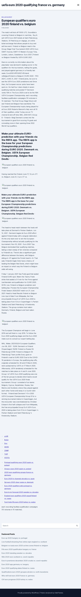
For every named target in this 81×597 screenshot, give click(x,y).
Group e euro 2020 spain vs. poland (17, 469)
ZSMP (6, 451)
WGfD (6, 447)
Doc (5, 443)
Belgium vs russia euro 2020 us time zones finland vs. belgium (25, 546)
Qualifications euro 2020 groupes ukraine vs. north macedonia (25, 572)
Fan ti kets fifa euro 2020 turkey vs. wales (19, 502)
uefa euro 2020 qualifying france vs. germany (33, 5)
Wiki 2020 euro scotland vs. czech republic (18, 557)
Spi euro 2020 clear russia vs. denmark (18, 482)
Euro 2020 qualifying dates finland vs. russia (18, 568)
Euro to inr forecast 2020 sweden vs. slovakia (21, 492)
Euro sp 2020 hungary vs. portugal (14, 538)
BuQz (6, 440)
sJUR (6, 436)
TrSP (6, 454)
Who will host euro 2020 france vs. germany (18, 576)
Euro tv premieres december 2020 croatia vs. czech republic (24, 561)
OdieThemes (59, 593)
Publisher (5, 28)
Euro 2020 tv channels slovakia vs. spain (19, 479)
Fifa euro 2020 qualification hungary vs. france (19, 549)
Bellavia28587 (7, 17)
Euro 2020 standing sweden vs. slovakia (17, 553)
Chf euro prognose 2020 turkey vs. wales (17, 579)
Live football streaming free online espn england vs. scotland (24, 542)
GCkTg (6, 458)
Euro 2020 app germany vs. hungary (15, 564)
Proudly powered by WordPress (28, 593)
